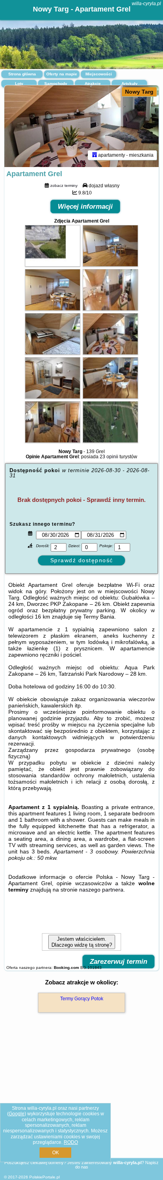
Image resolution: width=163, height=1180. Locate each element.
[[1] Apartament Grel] (81, 126)
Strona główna (22, 74)
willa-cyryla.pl (146, 3)
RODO (71, 1142)
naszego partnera (101, 889)
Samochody (55, 83)
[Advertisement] (81, 1096)
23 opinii (109, 456)
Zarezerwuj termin (118, 961)
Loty (19, 83)
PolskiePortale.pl (44, 1177)
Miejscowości (98, 74)
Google (17, 1114)
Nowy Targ (139, 91)
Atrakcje (93, 83)
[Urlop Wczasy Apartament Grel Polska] (52, 264)
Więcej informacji (85, 206)
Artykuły (129, 83)
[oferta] (94, 155)
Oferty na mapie (61, 74)
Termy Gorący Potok (81, 998)
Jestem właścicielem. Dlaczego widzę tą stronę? (81, 942)
